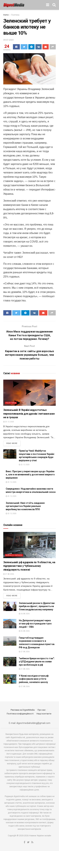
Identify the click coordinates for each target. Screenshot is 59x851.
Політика (15, 15)
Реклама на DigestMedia (23, 710)
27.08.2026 (9, 574)
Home (6, 15)
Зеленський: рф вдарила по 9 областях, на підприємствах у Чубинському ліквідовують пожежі (29, 566)
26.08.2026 (25, 614)
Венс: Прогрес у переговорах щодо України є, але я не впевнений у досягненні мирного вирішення (30, 474)
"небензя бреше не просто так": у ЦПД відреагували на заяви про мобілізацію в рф (37, 661)
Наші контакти (44, 713)
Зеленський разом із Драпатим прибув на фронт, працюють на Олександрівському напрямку (37, 606)
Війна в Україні (14, 555)
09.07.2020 (8, 40)
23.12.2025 (9, 422)
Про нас (42, 710)
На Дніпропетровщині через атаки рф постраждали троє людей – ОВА (35, 623)
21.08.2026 (25, 669)
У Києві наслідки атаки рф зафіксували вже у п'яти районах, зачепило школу (34, 678)
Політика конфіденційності (20, 713)
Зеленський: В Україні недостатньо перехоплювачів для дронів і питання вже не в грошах (29, 413)
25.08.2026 (25, 631)
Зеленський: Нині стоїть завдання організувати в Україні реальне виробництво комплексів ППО (25, 506)
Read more (11, 443)
